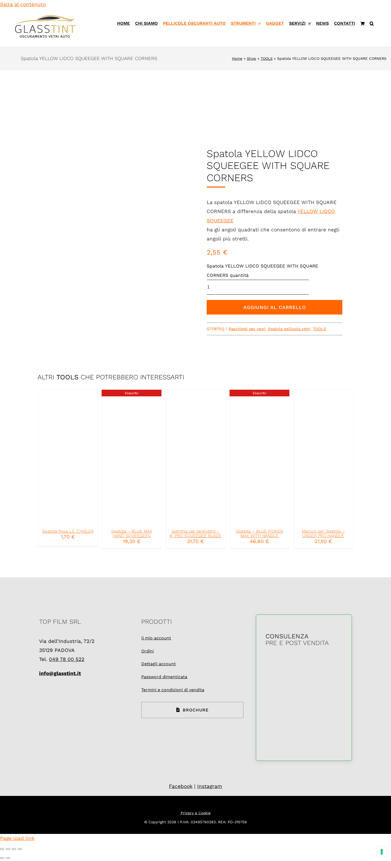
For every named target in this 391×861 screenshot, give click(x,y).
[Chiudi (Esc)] (20, 849)
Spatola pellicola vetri (289, 328)
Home (237, 58)
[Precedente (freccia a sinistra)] (2, 858)
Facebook (181, 786)
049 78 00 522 (66, 659)
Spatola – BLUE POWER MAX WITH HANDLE (259, 533)
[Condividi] (14, 849)
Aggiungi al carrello (274, 307)
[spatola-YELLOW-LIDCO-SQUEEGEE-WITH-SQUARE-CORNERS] (117, 234)
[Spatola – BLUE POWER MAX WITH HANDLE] (259, 457)
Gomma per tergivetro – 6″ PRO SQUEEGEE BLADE (195, 533)
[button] (372, 23)
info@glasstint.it (60, 673)
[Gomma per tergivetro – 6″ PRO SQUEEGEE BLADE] (195, 457)
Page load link (17, 838)
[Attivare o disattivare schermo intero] (8, 849)
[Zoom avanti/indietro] (2, 849)
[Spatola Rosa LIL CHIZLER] (68, 457)
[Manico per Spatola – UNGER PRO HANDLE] (323, 457)
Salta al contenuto (23, 4)
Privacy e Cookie (196, 813)
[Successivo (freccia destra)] (8, 858)
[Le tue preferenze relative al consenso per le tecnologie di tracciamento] (382, 852)
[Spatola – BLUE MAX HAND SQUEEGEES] (131, 457)
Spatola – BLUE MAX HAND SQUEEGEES (131, 533)
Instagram (209, 786)
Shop (251, 58)
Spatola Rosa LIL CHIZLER (68, 531)
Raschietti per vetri (247, 328)
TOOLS (267, 58)
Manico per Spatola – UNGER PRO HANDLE (323, 533)
